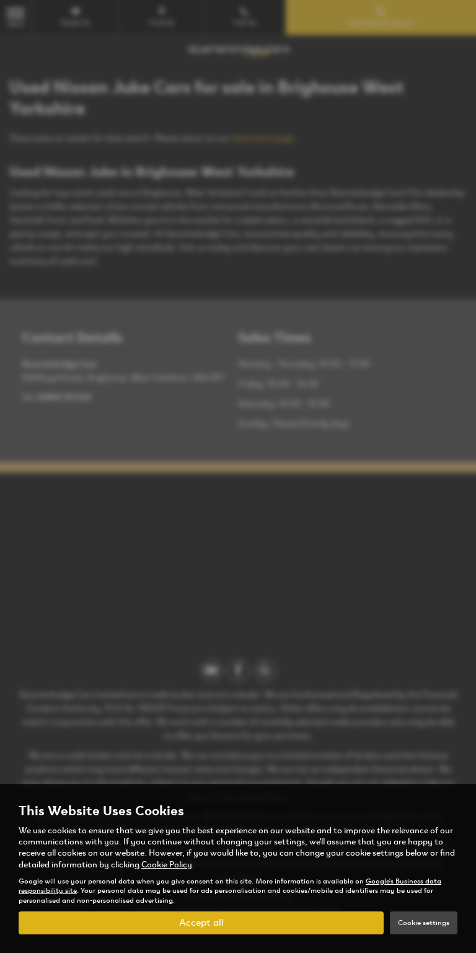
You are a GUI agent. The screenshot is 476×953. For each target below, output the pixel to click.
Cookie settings (423, 922)
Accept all (201, 922)
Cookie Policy (166, 864)
